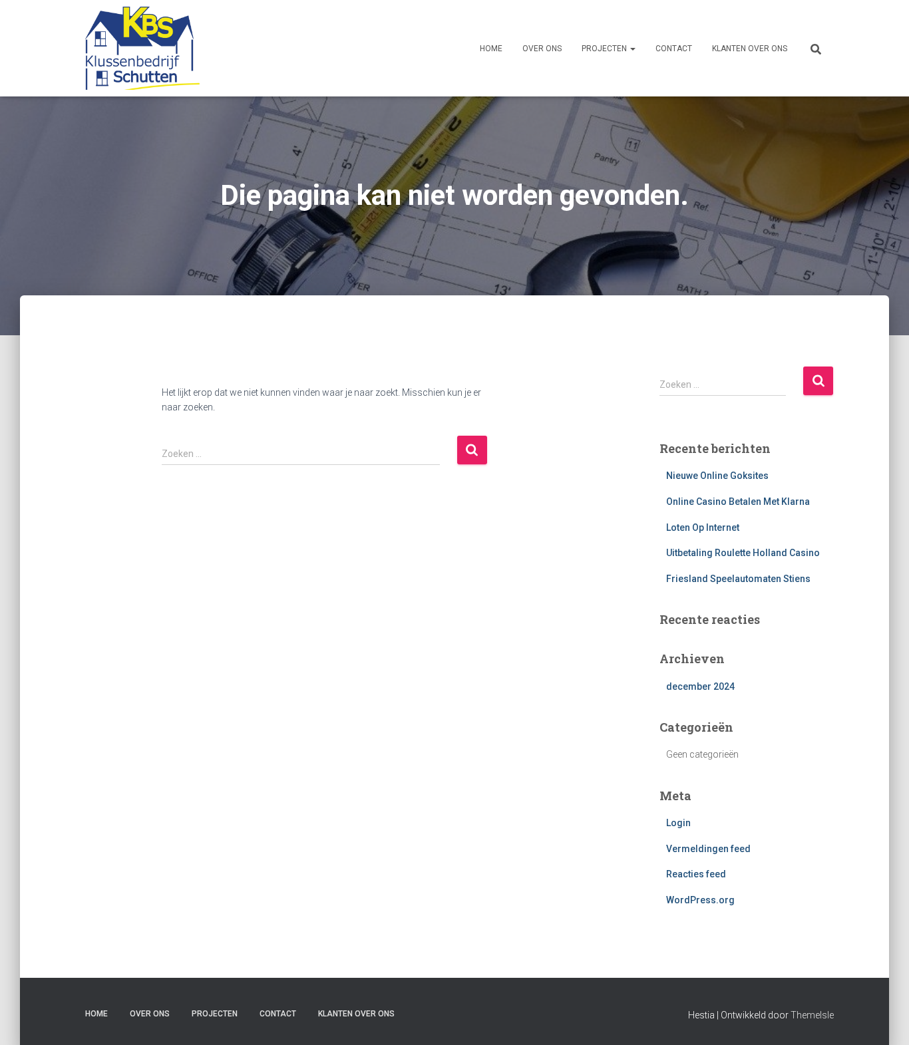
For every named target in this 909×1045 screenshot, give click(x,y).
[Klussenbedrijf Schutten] (137, 48)
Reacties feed (696, 874)
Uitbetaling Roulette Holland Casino (743, 552)
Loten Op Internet (702, 527)
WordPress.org (700, 900)
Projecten (605, 48)
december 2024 (700, 686)
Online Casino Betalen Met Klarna (738, 501)
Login (678, 823)
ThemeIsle (812, 1015)
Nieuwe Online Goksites (717, 475)
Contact (673, 48)
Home (491, 48)
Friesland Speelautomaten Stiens (738, 578)
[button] (632, 48)
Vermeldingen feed (708, 848)
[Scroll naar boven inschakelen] (883, 1018)
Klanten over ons (749, 48)
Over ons (542, 48)
